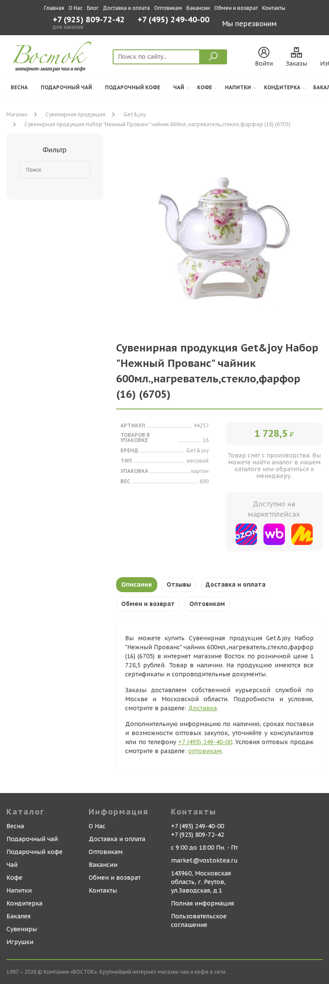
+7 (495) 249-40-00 (173, 20)
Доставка (202, 708)
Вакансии (198, 8)
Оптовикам (168, 8)
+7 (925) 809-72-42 (89, 19)
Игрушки (19, 942)
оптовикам (204, 751)
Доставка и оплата (126, 8)
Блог (93, 8)
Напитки (238, 87)
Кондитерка (282, 87)
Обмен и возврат (236, 8)
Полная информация (202, 903)
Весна (19, 87)
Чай (178, 87)
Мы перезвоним (249, 23)
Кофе (204, 87)
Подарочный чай (66, 87)
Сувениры (21, 929)
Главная (54, 8)
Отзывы (179, 584)
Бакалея (18, 916)
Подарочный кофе (132, 87)
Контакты (273, 8)
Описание (136, 584)
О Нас (76, 8)
